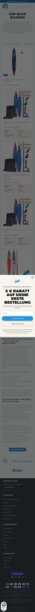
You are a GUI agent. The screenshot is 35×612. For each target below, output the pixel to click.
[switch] (3, 609)
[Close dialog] (32, 277)
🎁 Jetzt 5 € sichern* (17, 318)
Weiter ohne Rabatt (17, 324)
